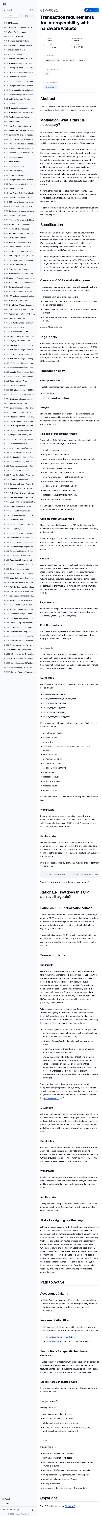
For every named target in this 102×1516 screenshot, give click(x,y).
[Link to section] (57, 98)
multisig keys (54, 1052)
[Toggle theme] (32, 1510)
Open (91, 10)
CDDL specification (67, 538)
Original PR (49, 87)
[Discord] (10, 1509)
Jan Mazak (83, 60)
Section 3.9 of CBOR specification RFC (58, 290)
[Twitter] (7, 1509)
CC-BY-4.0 (70, 1506)
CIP (10, 16)
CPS (26, 16)
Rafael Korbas (69, 60)
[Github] (17, 1509)
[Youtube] (3, 1509)
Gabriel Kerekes (52, 60)
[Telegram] (14, 1509)
